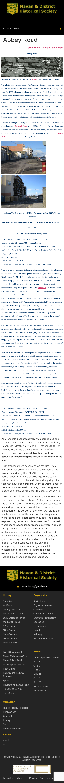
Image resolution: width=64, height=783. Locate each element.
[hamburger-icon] (57, 20)
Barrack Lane (21, 126)
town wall (42, 288)
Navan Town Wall (52, 47)
